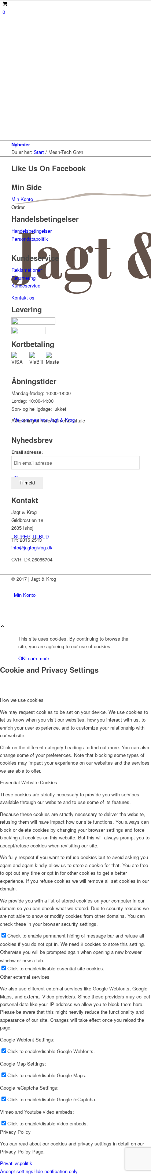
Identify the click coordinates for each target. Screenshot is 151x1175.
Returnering (23, 277)
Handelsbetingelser (31, 230)
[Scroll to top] (2, 626)
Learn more (37, 658)
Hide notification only (55, 1171)
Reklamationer (26, 269)
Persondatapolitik (29, 238)
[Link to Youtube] (16, 586)
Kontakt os (22, 297)
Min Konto (22, 199)
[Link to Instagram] (16, 594)
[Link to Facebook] (16, 611)
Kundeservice (25, 285)
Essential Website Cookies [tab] (28, 782)
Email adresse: (27, 452)
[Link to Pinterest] (16, 602)
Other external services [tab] (24, 976)
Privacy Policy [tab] (15, 1131)
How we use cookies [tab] (22, 699)
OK (21, 658)
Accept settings (16, 1171)
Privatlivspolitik (16, 1163)
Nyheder (20, 144)
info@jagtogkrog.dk (31, 547)
